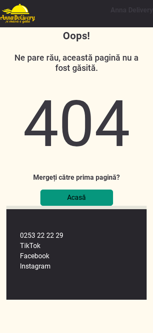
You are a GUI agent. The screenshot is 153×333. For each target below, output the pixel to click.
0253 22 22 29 (41, 235)
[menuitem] (83, 236)
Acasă (76, 197)
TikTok (30, 246)
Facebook (34, 256)
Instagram (35, 266)
